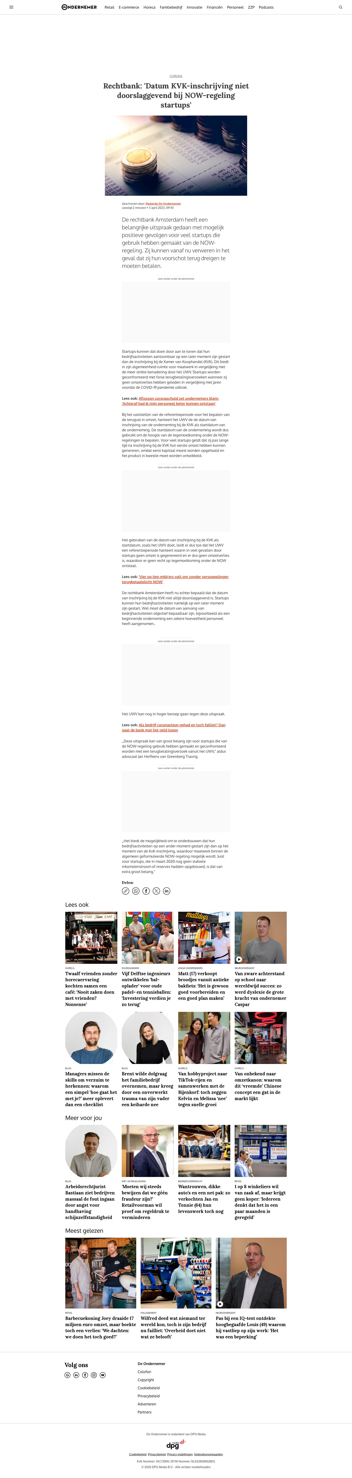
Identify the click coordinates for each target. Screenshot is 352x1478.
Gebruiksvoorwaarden (208, 1454)
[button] (180, 1454)
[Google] (67, 1375)
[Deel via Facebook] (146, 891)
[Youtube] (103, 1375)
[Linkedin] (76, 1375)
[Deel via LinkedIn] (166, 891)
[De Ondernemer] (79, 7)
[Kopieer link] (125, 891)
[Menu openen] (11, 7)
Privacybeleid (157, 1454)
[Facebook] (85, 1375)
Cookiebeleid (137, 1454)
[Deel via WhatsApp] (136, 891)
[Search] (340, 7)
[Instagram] (94, 1375)
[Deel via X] (156, 891)
